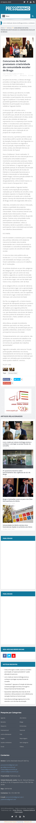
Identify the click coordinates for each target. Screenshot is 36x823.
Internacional (5, 730)
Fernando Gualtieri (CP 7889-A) (15, 74)
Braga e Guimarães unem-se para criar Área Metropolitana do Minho (17, 500)
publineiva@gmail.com (8, 799)
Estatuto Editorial (29, 810)
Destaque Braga (12, 373)
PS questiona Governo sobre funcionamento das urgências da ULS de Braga (16, 472)
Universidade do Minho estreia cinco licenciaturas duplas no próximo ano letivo (17, 526)
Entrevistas (23, 726)
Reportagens (23, 738)
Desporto (3, 726)
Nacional (22, 730)
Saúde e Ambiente (6, 742)
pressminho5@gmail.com (9, 765)
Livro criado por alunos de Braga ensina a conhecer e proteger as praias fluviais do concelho (17, 444)
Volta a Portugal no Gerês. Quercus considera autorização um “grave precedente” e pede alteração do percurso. (17, 672)
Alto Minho (23, 718)
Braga (21, 722)
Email (31, 75)
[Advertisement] (18, 565)
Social (2, 746)
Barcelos (3, 722)
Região (3, 738)
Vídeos (22, 746)
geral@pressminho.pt (8, 767)
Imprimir (24, 75)
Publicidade (19, 812)
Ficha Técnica (17, 810)
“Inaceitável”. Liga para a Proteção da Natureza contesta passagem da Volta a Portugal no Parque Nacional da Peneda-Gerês (18, 686)
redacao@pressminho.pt (9, 769)
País (21, 734)
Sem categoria (24, 742)
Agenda (3, 718)
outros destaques (6, 734)
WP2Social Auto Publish (10, 822)
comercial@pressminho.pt (9, 772)
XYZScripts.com (28, 822)
